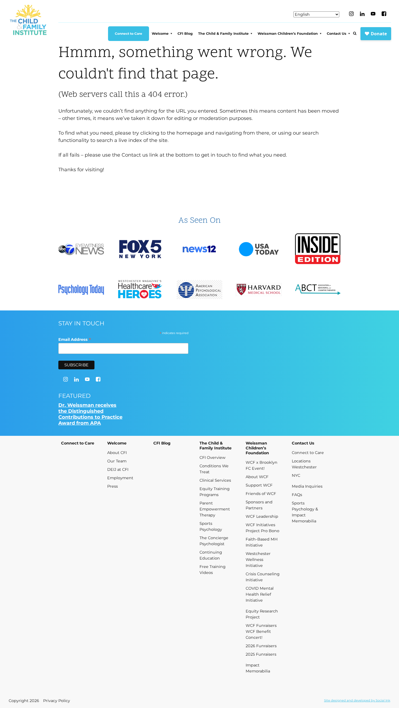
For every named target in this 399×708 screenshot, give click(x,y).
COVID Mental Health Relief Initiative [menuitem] (260, 594)
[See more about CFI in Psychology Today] (81, 290)
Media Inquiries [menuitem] (307, 486)
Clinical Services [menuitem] (215, 480)
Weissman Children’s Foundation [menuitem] (288, 33)
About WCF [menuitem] (257, 476)
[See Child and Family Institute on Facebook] (384, 13)
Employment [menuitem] (120, 477)
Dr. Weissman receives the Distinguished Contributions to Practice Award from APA (90, 414)
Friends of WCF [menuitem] (261, 493)
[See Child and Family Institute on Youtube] (373, 13)
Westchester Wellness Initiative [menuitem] (258, 559)
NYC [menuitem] (296, 475)
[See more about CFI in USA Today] (258, 249)
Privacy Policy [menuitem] (56, 700)
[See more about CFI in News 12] (199, 249)
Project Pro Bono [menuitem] (262, 530)
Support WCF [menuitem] (259, 485)
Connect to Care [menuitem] (128, 33)
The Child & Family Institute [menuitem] (223, 33)
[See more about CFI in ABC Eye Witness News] (81, 249)
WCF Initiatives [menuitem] (260, 524)
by (357, 700)
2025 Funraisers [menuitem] (261, 654)
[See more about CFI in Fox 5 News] (140, 250)
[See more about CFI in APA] (199, 290)
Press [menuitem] (112, 486)
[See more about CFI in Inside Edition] (318, 249)
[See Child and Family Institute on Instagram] (351, 13)
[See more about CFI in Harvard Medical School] (258, 290)
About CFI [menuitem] (117, 452)
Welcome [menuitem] (160, 33)
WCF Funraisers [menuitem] (261, 625)
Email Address (74, 339)
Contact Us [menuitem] (336, 33)
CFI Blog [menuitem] (185, 33)
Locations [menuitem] (301, 461)
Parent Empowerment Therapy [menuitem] (214, 509)
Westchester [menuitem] (304, 467)
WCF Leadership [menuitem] (262, 516)
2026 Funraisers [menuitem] (261, 645)
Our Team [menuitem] (116, 461)
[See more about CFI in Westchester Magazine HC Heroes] (140, 290)
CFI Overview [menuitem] (212, 457)
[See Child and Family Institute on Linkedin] (362, 14)
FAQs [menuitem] (297, 494)
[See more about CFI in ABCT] (318, 290)
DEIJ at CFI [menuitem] (117, 469)
